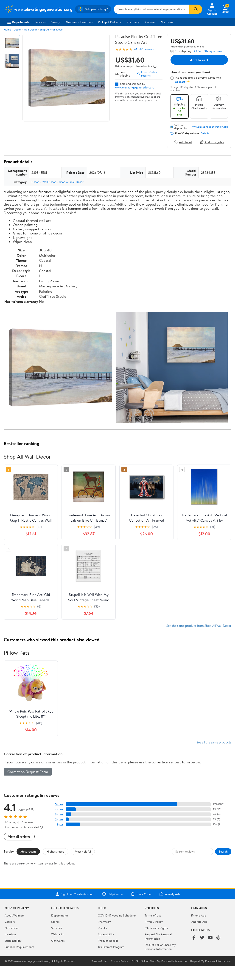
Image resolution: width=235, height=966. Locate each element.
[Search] (195, 9)
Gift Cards (57, 940)
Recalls (102, 928)
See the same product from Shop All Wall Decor (198, 625)
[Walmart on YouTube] (210, 938)
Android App (199, 921)
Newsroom (12, 928)
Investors (10, 934)
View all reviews (19, 836)
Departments (20, 22)
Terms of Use (153, 915)
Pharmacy (133, 22)
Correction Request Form (27, 771)
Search (223, 851)
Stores (55, 921)
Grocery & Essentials (79, 22)
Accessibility (106, 934)
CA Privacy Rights (156, 928)
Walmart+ (57, 934)
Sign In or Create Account (78, 894)
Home (7, 29)
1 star (60, 824)
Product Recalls (108, 940)
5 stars (59, 804)
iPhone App (198, 915)
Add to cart (199, 59)
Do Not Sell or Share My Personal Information (160, 947)
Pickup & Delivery (109, 22)
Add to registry (214, 142)
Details (205, 133)
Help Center (115, 894)
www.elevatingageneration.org (134, 87)
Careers (150, 22)
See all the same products (213, 742)
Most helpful (83, 851)
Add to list (185, 142)
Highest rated (55, 851)
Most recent (28, 851)
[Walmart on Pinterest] (218, 938)
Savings (55, 22)
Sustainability (13, 940)
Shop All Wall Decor (52, 29)
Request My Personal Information (158, 936)
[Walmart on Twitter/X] (201, 938)
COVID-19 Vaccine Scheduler (117, 915)
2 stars (59, 819)
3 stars (59, 814)
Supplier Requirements (19, 947)
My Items (167, 22)
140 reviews (146, 49)
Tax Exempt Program (111, 947)
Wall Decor (30, 29)
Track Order (144, 894)
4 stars (59, 809)
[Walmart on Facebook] (193, 938)
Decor (17, 29)
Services (40, 22)
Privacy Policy (154, 921)
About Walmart (14, 915)
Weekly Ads (172, 894)
